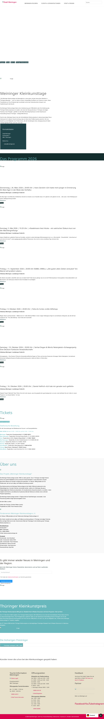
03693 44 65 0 (14, 694)
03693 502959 (36, 708)
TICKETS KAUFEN (5, 422)
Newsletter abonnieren (6, 581)
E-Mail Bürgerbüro (37, 693)
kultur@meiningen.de (9, 144)
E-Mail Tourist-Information (17, 697)
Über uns (13, 62)
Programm (2, 62)
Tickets (8, 62)
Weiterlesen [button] (3, 200)
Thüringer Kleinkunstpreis (22, 62)
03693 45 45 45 (37, 690)
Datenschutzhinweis (13, 577)
